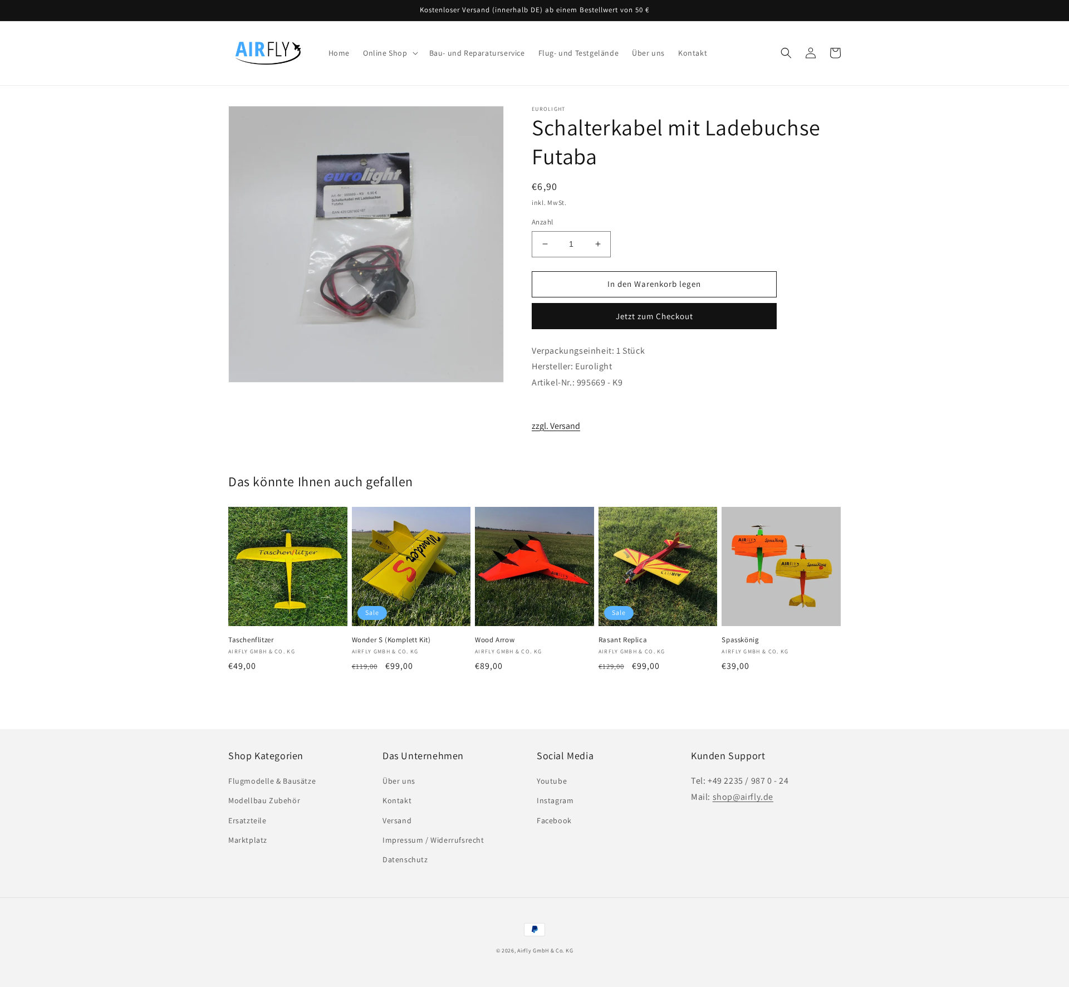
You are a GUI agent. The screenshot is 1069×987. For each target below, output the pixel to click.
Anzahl (542, 222)
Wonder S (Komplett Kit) (391, 640)
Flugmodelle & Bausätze (272, 781)
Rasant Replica (623, 640)
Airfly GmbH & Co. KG (545, 950)
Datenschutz (405, 859)
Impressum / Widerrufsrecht (433, 840)
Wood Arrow (494, 640)
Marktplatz (247, 840)
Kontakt (397, 800)
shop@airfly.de (743, 797)
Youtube (552, 781)
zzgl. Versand (556, 426)
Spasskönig (740, 640)
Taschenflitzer (250, 640)
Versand (397, 820)
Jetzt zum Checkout (654, 316)
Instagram (555, 800)
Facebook (554, 820)
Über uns (399, 781)
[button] (389, 53)
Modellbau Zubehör (264, 800)
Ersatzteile (247, 820)
